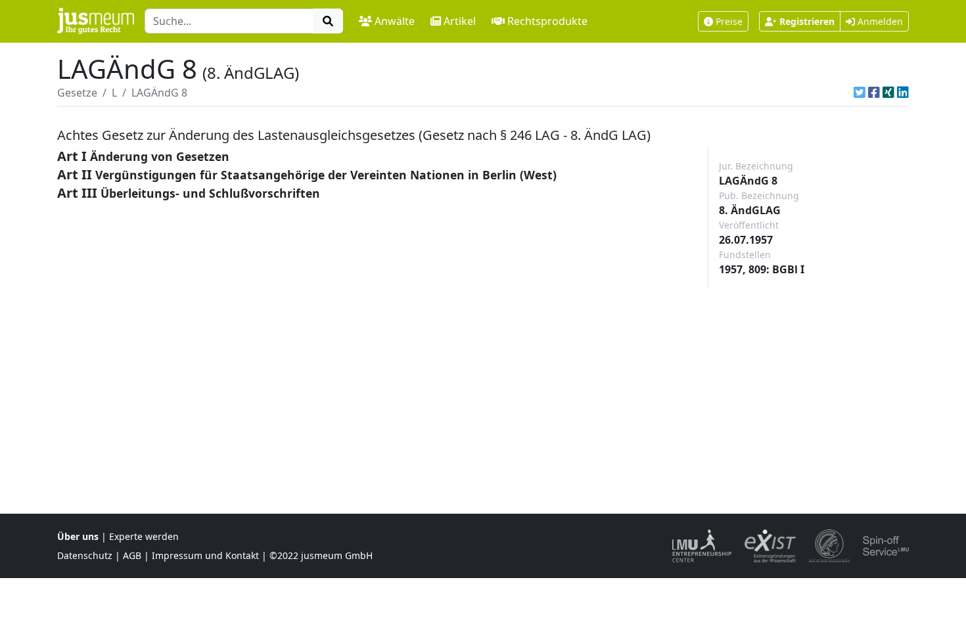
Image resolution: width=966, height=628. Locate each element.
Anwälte (395, 21)
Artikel (460, 21)
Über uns (78, 536)
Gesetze (77, 92)
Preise (729, 21)
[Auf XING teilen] (888, 93)
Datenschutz (84, 555)
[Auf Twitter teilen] (859, 93)
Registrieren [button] (807, 21)
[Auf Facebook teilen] (874, 93)
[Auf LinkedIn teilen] (903, 93)
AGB (132, 555)
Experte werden (144, 536)
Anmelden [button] (879, 21)
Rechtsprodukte (547, 21)
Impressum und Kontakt (205, 555)
